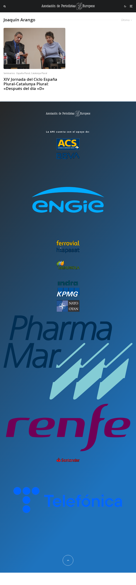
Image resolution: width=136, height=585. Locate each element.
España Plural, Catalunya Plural (31, 73)
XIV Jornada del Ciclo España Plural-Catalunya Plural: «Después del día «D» (30, 84)
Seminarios (9, 73)
